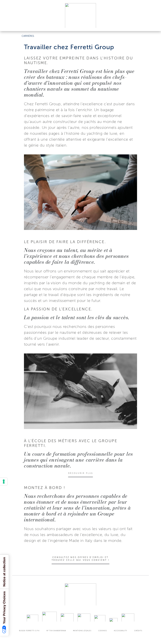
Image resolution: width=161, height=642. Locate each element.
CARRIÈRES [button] (28, 36)
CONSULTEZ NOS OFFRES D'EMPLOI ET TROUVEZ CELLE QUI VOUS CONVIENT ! (80, 558)
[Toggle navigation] (153, 24)
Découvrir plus (80, 473)
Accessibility (120, 631)
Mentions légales (82, 631)
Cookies (102, 631)
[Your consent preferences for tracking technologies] (3, 481)
